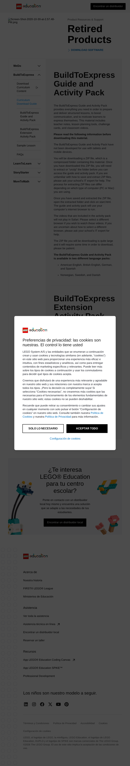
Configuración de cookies (65, 438)
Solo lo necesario (43, 428)
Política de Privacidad (58, 416)
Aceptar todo (87, 428)
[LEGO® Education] (35, 330)
